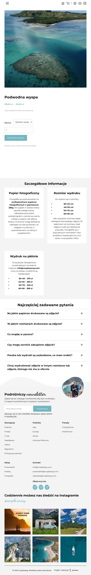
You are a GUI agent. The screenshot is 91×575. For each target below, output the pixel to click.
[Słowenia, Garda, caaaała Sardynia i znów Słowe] (45, 522)
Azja (34, 427)
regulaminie (11, 416)
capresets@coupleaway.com (44, 476)
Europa (36, 432)
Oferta (7, 445)
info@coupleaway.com (42, 467)
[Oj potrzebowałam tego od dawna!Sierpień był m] (18, 522)
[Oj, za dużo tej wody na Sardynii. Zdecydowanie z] (73, 549)
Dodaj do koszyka (15, 138)
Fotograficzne (68, 427)
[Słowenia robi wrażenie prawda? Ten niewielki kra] (73, 522)
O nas (7, 436)
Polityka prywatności (13, 453)
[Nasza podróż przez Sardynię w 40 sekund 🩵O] (45, 549)
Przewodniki (10, 467)
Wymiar (8, 122)
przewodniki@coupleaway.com (45, 471)
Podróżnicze (67, 432)
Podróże (8, 427)
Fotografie (9, 476)
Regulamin (9, 449)
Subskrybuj (42, 409)
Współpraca (9, 440)
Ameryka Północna (40, 440)
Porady (7, 432)
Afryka (35, 436)
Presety (8, 471)
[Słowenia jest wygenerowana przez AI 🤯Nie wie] (18, 549)
